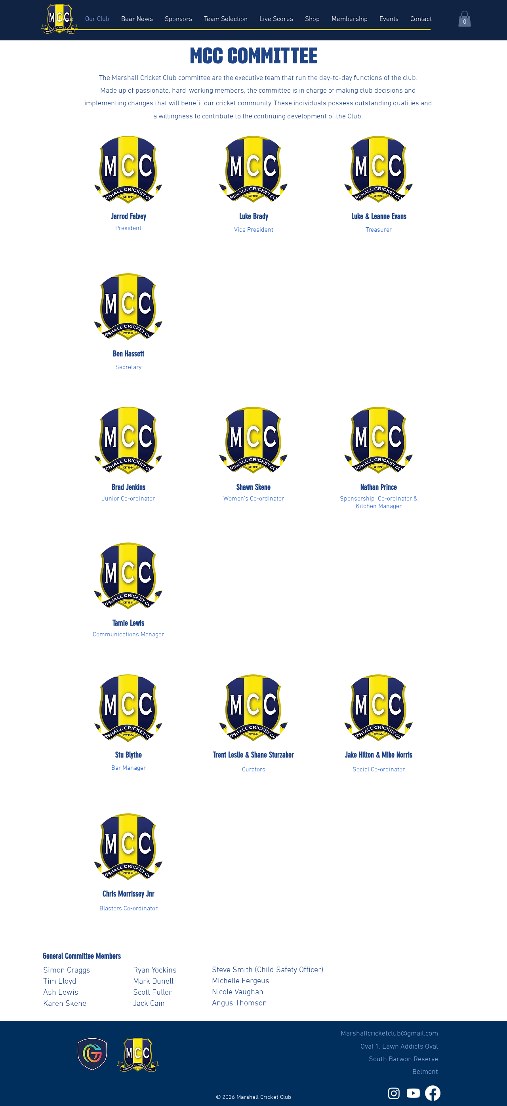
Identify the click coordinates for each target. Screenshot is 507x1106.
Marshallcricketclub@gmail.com (389, 1034)
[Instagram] (394, 1093)
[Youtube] (413, 1093)
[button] (464, 19)
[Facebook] (432, 1093)
